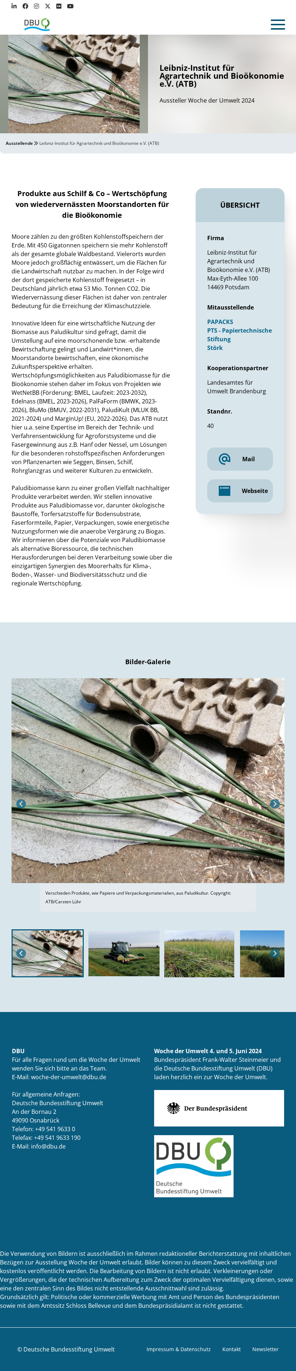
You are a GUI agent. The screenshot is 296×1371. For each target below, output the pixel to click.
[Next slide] (275, 804)
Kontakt (231, 1349)
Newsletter (265, 1349)
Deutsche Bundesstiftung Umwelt (69, 1349)
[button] (48, 953)
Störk (215, 348)
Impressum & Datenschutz (179, 1349)
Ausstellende (19, 143)
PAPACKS (220, 322)
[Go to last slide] (21, 804)
